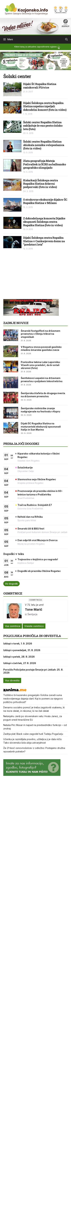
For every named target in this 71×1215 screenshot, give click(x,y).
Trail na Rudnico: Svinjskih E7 (35, 505)
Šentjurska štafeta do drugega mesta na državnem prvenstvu (43, 395)
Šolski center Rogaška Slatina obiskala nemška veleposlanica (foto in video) (43, 145)
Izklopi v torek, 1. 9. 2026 (17, 643)
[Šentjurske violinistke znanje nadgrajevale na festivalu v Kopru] (10, 413)
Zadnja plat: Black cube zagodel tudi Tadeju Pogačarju (33, 733)
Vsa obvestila (12, 680)
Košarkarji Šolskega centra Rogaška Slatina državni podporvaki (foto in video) (40, 183)
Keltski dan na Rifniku (30, 516)
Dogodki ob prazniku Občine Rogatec (39, 571)
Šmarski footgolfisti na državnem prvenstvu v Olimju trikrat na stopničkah (40, 333)
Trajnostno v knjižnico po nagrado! (38, 559)
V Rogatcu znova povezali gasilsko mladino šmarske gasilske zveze (41, 348)
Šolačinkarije (25, 467)
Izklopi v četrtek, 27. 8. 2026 (19, 663)
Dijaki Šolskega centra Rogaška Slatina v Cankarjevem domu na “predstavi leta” (44, 241)
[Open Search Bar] (66, 39)
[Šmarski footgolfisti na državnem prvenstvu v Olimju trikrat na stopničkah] (10, 335)
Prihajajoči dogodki (21, 443)
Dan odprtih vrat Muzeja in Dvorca (37, 540)
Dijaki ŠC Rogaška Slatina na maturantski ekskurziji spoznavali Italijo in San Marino (41, 426)
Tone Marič (33, 609)
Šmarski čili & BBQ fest (31, 528)
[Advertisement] (28, 276)
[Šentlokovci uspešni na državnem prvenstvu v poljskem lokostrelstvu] (10, 382)
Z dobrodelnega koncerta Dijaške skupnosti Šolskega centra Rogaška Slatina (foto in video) (44, 221)
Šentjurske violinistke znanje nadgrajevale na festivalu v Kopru (40, 410)
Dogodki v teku (13, 554)
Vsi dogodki (11, 583)
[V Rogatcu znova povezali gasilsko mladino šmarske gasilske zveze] (10, 351)
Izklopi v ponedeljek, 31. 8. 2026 (21, 650)
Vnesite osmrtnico (34, 626)
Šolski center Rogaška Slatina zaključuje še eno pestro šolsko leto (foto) (42, 125)
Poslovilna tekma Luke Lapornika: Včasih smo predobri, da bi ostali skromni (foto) (40, 365)
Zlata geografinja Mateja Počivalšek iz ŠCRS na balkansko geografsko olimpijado (44, 164)
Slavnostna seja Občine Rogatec (37, 479)
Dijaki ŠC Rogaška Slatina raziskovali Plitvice (39, 85)
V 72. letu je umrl (34, 604)
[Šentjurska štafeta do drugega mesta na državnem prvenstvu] (10, 397)
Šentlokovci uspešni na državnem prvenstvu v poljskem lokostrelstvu (41, 379)
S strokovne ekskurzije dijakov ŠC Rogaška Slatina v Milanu (45, 201)
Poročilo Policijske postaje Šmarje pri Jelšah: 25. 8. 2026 (33, 671)
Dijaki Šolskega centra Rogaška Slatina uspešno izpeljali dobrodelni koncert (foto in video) (44, 106)
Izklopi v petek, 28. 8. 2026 (19, 656)
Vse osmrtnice (12, 626)
